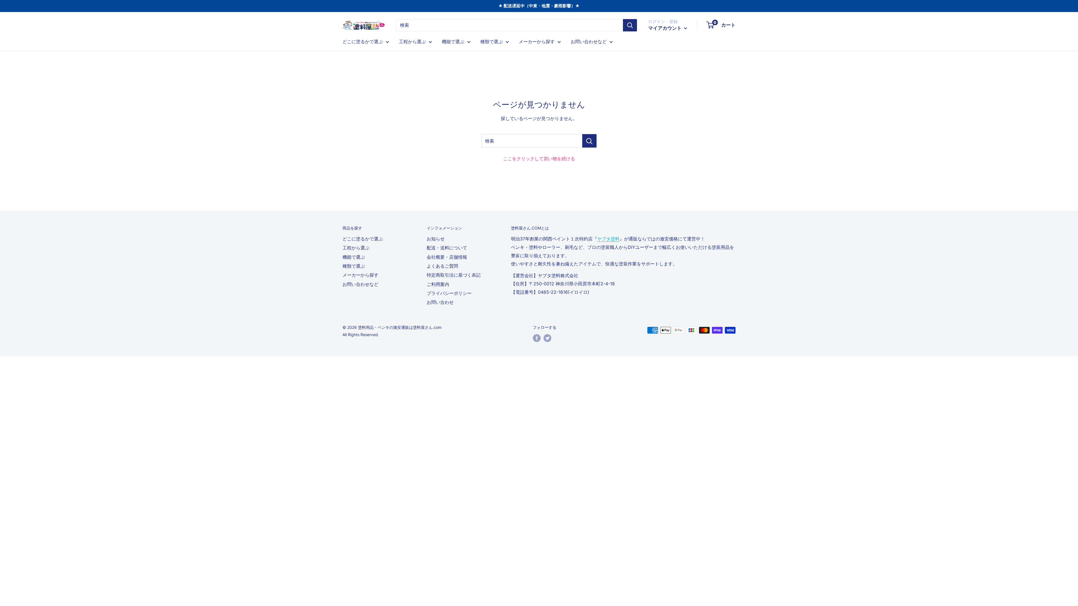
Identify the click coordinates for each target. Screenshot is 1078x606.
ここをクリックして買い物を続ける (539, 158)
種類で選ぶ (491, 41)
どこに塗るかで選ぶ (362, 41)
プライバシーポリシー (449, 293)
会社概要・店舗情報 (447, 257)
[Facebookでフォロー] (537, 338)
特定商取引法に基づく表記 (454, 275)
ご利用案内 (438, 284)
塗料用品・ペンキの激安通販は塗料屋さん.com (400, 327)
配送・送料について (447, 248)
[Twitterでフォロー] (547, 338)
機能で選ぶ (453, 41)
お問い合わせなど (589, 41)
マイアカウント (665, 28)
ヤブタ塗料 (608, 239)
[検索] (630, 25)
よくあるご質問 (442, 266)
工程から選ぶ (412, 41)
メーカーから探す (537, 41)
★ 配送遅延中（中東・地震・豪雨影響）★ (539, 5)
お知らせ (436, 239)
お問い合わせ (440, 302)
